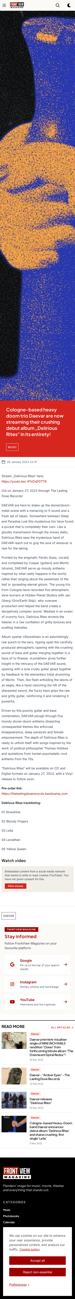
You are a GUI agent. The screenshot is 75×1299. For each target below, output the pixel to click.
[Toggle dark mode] (69, 5)
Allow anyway (15, 886)
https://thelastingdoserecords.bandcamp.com (35, 794)
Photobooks (11, 1216)
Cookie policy (30, 1249)
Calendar (9, 1222)
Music (6, 1210)
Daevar (35, 1034)
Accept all (37, 1260)
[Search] (57, 5)
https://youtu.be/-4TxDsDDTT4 (24, 481)
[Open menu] (4, 5)
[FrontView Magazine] (17, 1173)
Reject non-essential (37, 1272)
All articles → (62, 1027)
